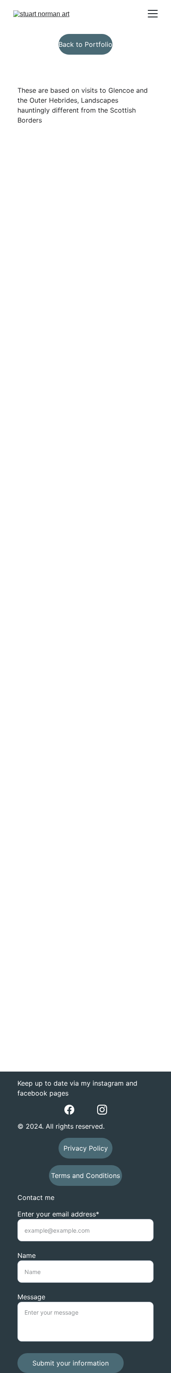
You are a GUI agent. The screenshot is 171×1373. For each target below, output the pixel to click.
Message (31, 1297)
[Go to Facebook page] (69, 1110)
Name (26, 1255)
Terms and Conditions (85, 1175)
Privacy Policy (86, 1148)
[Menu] (153, 13)
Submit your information (70, 1363)
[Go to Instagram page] (102, 1110)
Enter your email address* (58, 1214)
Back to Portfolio (85, 44)
